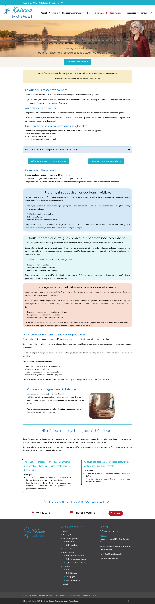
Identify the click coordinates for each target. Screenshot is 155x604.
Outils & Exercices (72, 573)
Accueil (44, 13)
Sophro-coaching (71, 545)
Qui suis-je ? (54, 13)
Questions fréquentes (73, 580)
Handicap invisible (113, 13)
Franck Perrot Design (71, 601)
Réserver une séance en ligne (106, 161)
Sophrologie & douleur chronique (76, 559)
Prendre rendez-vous (77, 62)
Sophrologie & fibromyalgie (75, 555)
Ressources (131, 13)
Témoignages (70, 577)
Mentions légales (47, 601)
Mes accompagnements (72, 13)
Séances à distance (95, 13)
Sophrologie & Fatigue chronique (76, 563)
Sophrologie (70, 541)
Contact (144, 13)
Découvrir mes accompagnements (48, 161)
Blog (67, 569)
